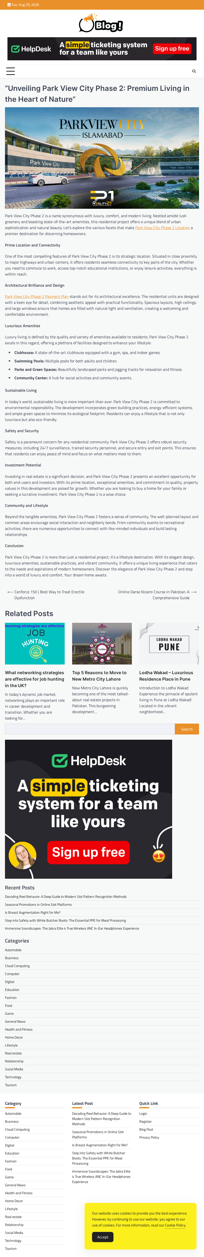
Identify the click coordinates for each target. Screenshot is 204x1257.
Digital (9, 981)
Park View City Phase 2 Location (162, 228)
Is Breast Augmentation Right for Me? (32, 912)
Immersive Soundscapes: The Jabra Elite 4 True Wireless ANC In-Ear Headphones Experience (72, 928)
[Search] (194, 71)
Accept (102, 1237)
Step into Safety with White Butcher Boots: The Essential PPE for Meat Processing (65, 920)
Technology (13, 1077)
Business (12, 957)
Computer (12, 973)
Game (9, 1013)
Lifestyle (11, 1045)
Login (143, 1113)
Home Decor (14, 1037)
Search (187, 729)
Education (12, 989)
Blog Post (146, 1129)
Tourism (11, 1084)
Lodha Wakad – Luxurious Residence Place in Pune (166, 676)
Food (8, 1005)
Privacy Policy (149, 1137)
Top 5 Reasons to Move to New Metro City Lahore (99, 676)
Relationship (14, 1061)
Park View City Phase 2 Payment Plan (37, 296)
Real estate (13, 1053)
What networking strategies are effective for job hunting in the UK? (34, 679)
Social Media (14, 1069)
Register (145, 1121)
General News (15, 1021)
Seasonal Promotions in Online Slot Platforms (38, 904)
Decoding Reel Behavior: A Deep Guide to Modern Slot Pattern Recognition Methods (66, 896)
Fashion (11, 997)
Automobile (13, 949)
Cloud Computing (17, 965)
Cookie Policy (175, 1225)
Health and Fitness (19, 1029)
